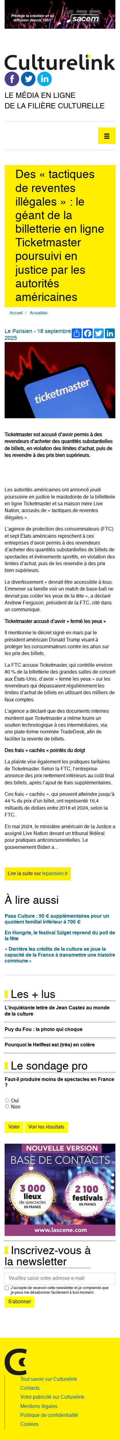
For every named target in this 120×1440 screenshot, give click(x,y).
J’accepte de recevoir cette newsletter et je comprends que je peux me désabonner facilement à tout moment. (60, 1290)
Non (15, 1107)
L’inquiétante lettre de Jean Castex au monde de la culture (57, 1011)
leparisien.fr (55, 873)
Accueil (16, 313)
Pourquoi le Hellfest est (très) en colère (50, 1045)
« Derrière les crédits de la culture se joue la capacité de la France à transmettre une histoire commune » (60, 955)
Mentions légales (39, 1406)
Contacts (30, 1388)
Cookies (29, 1424)
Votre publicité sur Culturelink (52, 1397)
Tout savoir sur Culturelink (48, 1379)
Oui (15, 1101)
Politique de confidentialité (49, 1415)
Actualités (39, 313)
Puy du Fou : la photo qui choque (43, 1029)
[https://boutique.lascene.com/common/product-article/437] (60, 1190)
